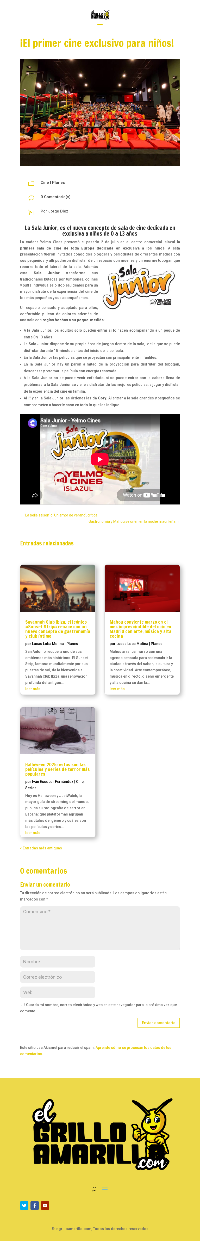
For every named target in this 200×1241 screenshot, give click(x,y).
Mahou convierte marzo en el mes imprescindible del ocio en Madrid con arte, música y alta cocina (140, 628)
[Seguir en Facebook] (34, 1205)
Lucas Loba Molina (48, 644)
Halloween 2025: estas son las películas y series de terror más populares (57, 769)
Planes (58, 182)
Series (30, 788)
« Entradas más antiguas (41, 848)
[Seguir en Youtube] (45, 1205)
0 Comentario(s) (56, 196)
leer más (32, 689)
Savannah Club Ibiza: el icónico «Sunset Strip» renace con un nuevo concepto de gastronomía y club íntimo (57, 628)
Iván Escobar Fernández (52, 782)
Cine (45, 182)
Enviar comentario (159, 1022)
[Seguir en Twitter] (24, 1205)
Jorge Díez (58, 211)
